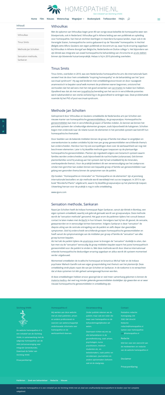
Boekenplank (93, 19)
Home (34, 19)
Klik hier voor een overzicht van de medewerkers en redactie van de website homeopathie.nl (134, 346)
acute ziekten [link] (140, 52)
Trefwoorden (109, 19)
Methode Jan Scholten (28, 49)
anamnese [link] (88, 241)
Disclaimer (126, 358)
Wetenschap (63, 19)
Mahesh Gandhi (70, 264)
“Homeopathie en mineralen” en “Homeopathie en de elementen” (95, 176)
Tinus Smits (23, 42)
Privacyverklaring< (24, 360)
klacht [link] (84, 220)
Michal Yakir (119, 260)
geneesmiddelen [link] (59, 122)
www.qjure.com (58, 192)
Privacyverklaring (129, 366)
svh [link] (122, 333)
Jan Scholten (63, 209)
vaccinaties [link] (117, 87)
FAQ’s (121, 19)
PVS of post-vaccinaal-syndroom (82, 98)
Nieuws (50, 19)
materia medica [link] (59, 280)
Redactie (125, 338)
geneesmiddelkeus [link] (96, 119)
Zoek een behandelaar (38, 380)
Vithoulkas (23, 35)
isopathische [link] (87, 91)
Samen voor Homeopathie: (132, 330)
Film (42, 19)
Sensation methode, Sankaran (74, 204)
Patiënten (20, 380)
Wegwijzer (77, 19)
